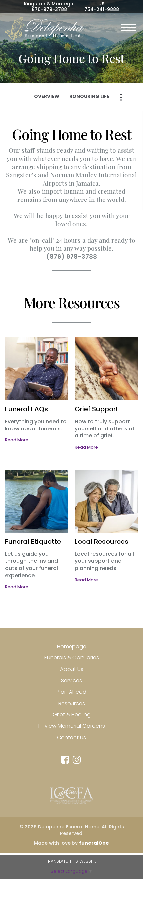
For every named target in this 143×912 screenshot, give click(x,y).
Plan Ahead (71, 692)
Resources (71, 703)
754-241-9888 (101, 9)
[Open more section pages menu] (121, 97)
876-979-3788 (49, 9)
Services (71, 680)
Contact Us (71, 737)
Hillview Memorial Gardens (71, 726)
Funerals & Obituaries (71, 657)
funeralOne (94, 843)
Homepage (71, 646)
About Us (71, 669)
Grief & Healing (72, 714)
